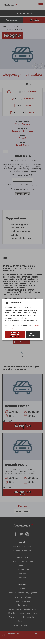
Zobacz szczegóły (33, 334)
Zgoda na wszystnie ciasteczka (14, 334)
